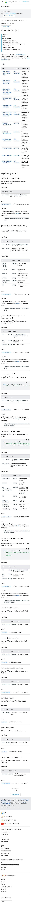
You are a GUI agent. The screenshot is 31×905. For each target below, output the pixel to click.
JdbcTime (4, 662)
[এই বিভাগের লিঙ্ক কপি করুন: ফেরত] (5, 201)
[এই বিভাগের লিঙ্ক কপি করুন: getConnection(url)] (17, 374)
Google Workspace (9, 20)
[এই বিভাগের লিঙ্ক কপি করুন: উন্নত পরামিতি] (9, 256)
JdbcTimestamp (6, 692)
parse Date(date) (7, 148)
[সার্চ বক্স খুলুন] (20, 2)
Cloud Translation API (11, 13)
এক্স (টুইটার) (4, 867)
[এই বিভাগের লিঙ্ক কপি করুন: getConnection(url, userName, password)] (10, 540)
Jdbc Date (16, 123)
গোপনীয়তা (8, 897)
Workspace (15, 2)
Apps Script (5, 7)
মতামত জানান (6, 27)
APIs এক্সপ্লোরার (4, 855)
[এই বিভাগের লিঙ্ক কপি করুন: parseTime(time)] (15, 728)
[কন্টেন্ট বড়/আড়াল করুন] (12, 35)
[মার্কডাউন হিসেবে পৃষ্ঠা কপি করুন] (16, 30)
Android (3, 879)
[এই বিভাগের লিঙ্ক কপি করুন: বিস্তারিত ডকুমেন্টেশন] (19, 174)
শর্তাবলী (3, 897)
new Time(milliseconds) (6, 132)
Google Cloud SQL (20, 54)
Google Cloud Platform (6, 886)
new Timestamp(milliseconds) (6, 140)
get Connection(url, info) (7, 106)
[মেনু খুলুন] (2, 2)
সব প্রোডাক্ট (3, 891)
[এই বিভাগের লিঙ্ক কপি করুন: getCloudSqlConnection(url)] (23, 178)
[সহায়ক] (11, 23)
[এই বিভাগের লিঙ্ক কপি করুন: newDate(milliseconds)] (20, 608)
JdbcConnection (6, 204)
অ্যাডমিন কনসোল (5, 848)
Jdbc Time (16, 132)
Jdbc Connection (17, 72)
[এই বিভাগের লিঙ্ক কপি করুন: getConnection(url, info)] (22, 431)
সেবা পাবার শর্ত (4, 841)
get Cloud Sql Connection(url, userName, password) (7, 92)
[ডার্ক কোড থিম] (26, 382)
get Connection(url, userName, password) (7, 114)
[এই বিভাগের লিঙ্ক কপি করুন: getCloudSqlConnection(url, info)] (2, 228)
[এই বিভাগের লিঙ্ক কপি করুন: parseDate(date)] (15, 698)
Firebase (3, 884)
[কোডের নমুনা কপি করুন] (28, 382)
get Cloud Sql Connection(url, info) (6, 82)
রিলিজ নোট (4, 836)
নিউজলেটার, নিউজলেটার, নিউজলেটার (10, 864)
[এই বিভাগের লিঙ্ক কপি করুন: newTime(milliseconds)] (20, 638)
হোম (2, 20)
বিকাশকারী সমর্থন (5, 839)
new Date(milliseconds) (6, 123)
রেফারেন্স (24, 20)
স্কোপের (17, 213)
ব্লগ (1, 862)
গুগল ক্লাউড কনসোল (5, 853)
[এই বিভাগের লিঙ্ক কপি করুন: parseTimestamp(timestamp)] (23, 757)
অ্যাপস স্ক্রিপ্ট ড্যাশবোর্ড (6, 850)
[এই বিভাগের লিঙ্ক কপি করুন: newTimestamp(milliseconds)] (24, 668)
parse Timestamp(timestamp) (7, 161)
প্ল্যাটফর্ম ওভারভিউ (5, 832)
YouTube (3, 869)
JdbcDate (4, 632)
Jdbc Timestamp (16, 140)
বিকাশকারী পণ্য (4, 834)
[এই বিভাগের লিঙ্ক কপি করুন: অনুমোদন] (7, 208)
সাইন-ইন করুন (26, 1)
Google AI (3, 889)
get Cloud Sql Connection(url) (6, 73)
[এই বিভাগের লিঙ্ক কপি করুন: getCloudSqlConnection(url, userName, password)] (15, 318)
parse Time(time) (7, 155)
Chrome (3, 881)
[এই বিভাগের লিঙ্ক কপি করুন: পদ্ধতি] (6, 64)
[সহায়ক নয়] (13, 23)
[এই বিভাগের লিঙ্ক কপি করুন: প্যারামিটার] (8, 188)
